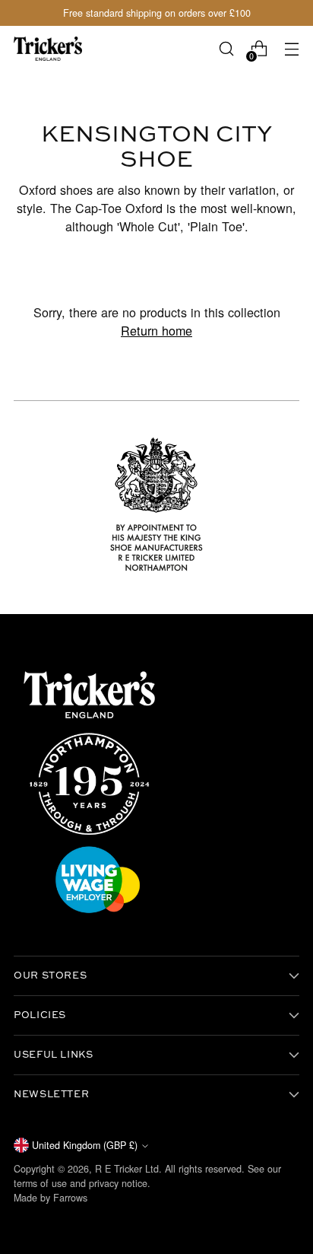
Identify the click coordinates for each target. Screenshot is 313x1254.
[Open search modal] (226, 49)
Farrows (70, 1198)
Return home (156, 330)
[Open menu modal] (291, 49)
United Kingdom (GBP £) (85, 1145)
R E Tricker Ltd (127, 1169)
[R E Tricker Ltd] (48, 49)
